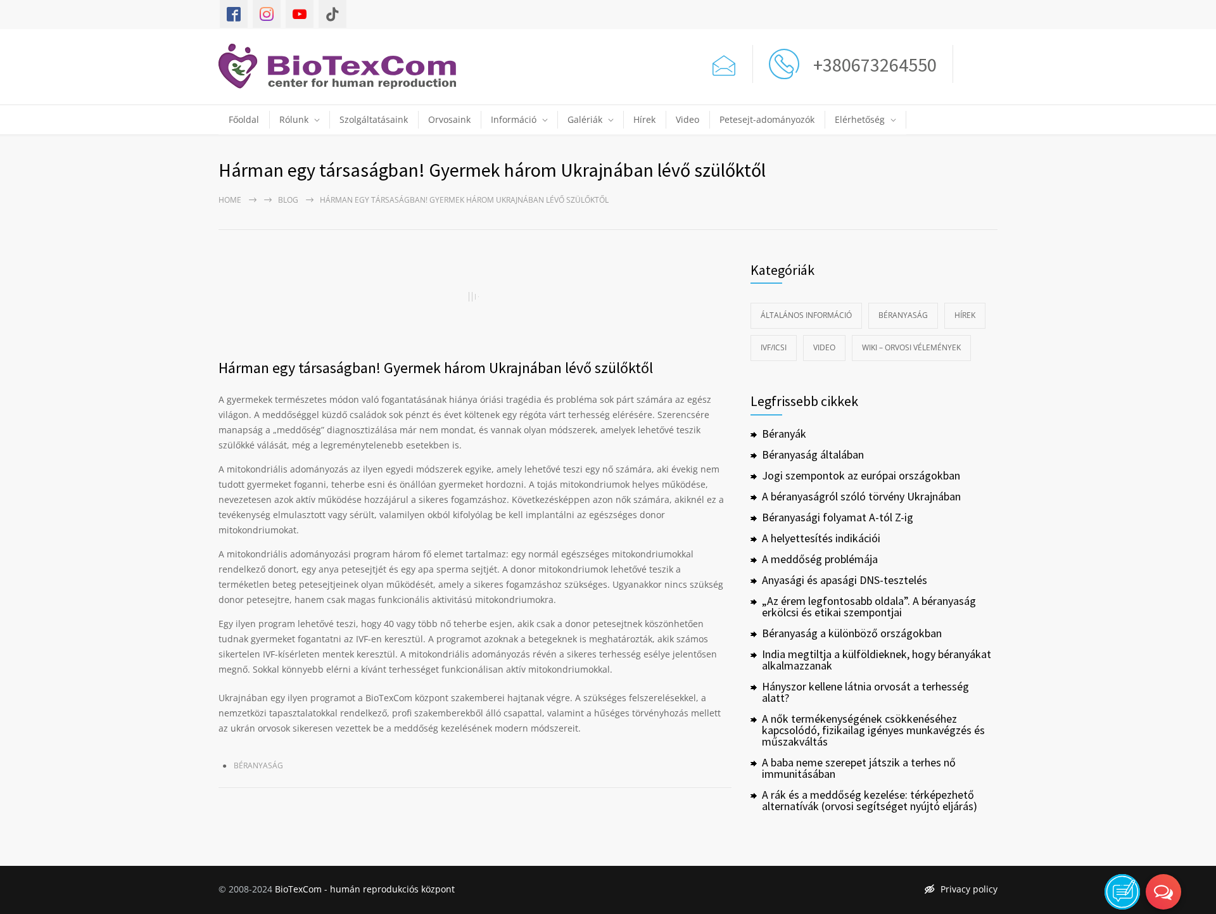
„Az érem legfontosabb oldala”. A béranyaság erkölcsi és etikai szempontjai (869, 606)
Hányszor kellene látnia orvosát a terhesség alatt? (865, 692)
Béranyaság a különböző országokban (852, 633)
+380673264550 (871, 64)
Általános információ (806, 315)
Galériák (584, 119)
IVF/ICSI (774, 347)
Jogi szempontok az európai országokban (861, 475)
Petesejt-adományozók (766, 119)
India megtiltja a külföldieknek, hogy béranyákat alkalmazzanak (876, 660)
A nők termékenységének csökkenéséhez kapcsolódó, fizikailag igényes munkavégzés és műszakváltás (873, 730)
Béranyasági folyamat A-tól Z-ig (837, 517)
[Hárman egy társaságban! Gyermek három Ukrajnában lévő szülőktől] (475, 296)
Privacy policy (969, 889)
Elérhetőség (860, 119)
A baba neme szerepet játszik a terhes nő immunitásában (859, 768)
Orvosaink (449, 119)
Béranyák (784, 433)
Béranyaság (258, 765)
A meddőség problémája (820, 559)
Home (229, 199)
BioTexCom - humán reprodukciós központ (365, 889)
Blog (288, 199)
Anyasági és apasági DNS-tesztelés (844, 580)
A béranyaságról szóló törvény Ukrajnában (861, 496)
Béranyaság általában (813, 454)
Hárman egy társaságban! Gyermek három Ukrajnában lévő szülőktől (435, 368)
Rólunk (293, 119)
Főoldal (244, 119)
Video (687, 119)
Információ (513, 119)
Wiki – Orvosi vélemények (911, 347)
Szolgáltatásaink (373, 119)
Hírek (644, 119)
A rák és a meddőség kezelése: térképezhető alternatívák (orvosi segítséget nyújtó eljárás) (869, 800)
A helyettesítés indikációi (821, 538)
